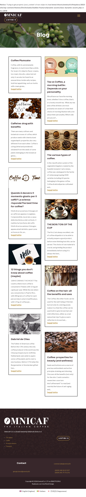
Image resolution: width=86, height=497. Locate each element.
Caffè (8, 440)
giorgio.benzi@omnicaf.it (21, 471)
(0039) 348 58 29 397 (62, 470)
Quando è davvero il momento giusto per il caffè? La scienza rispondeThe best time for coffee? (24, 200)
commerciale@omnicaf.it (62, 464)
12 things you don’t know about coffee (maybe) (22, 273)
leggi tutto (16, 89)
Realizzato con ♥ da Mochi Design (43, 484)
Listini (10, 20)
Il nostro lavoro (11, 443)
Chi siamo (9, 437)
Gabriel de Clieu (20, 339)
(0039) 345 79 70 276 (62, 472)
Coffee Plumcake (21, 60)
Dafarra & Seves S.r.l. (35, 431)
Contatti (9, 446)
